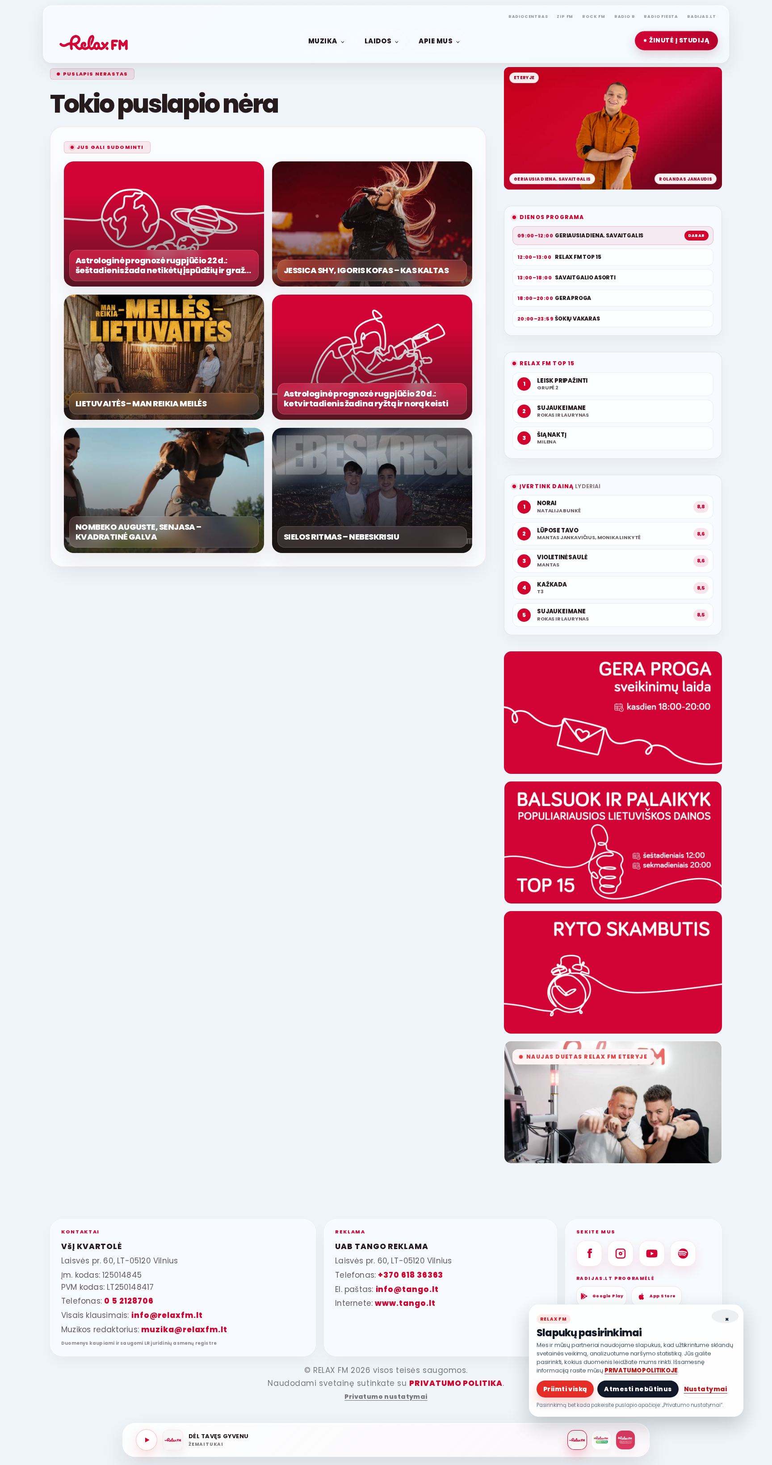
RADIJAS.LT (701, 16)
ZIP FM (565, 16)
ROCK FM (593, 16)
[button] (676, 40)
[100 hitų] (601, 1440)
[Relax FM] (577, 1440)
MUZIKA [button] (322, 40)
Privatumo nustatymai (385, 1396)
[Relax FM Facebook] (589, 1254)
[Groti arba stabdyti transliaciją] (146, 1440)
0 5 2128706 (128, 1301)
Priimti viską (565, 1389)
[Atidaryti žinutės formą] (613, 712)
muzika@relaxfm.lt (184, 1329)
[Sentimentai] (625, 1440)
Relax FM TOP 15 (547, 363)
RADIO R (624, 16)
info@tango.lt (407, 1289)
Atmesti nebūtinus (637, 1389)
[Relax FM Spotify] (683, 1254)
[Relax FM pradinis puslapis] (94, 40)
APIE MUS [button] (436, 40)
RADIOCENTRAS (528, 16)
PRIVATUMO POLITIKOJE (641, 1370)
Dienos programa (552, 217)
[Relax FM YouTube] (652, 1254)
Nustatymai (705, 1389)
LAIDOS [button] (378, 40)
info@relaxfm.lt (167, 1315)
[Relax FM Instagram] (621, 1254)
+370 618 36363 (410, 1275)
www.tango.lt (405, 1303)
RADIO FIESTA (661, 16)
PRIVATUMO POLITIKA (456, 1383)
